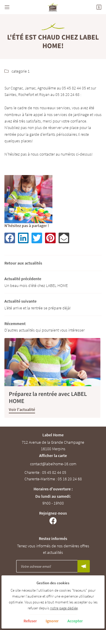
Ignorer (52, 621)
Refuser (30, 621)
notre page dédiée (64, 608)
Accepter (75, 621)
